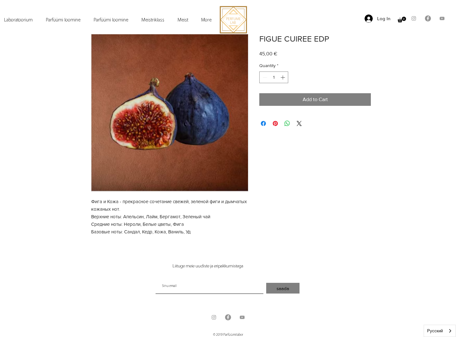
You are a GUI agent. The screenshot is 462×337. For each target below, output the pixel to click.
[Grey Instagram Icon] (414, 18)
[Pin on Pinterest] (275, 123)
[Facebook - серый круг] (428, 18)
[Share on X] (299, 123)
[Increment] (283, 77)
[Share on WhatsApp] (287, 123)
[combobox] (440, 331)
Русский (435, 330)
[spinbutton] (273, 77)
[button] (402, 19)
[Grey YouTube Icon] (442, 18)
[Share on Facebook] (263, 123)
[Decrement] (264, 77)
